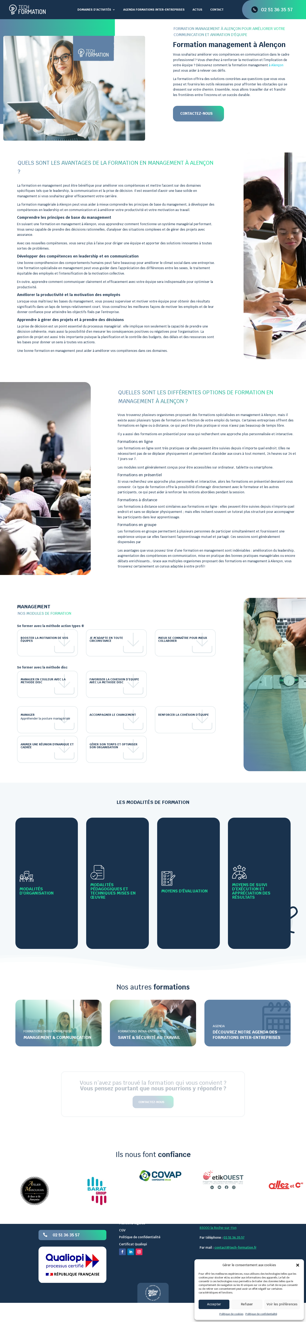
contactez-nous (151, 1102)
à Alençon (276, 65)
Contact (217, 9)
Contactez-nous (196, 113)
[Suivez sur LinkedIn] (130, 1252)
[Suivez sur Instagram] (139, 1252)
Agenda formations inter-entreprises (154, 9)
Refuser (247, 1304)
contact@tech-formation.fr (235, 1248)
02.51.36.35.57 (234, 1238)
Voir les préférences (282, 1304)
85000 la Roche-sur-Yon (218, 1228)
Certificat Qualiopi (133, 1244)
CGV (122, 1230)
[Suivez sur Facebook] (122, 1252)
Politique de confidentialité (261, 1314)
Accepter (214, 1304)
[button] (298, 1265)
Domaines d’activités (94, 9)
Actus (197, 9)
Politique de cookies (231, 1314)
